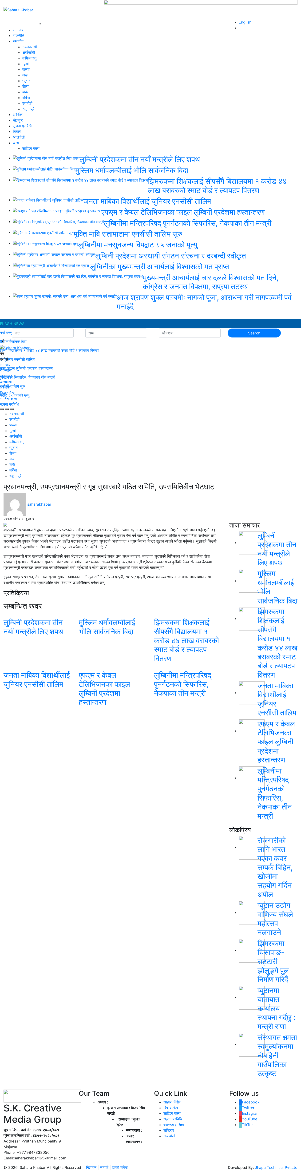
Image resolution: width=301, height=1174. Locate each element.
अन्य (16, 142)
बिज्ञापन (91, 1167)
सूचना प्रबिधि (22, 125)
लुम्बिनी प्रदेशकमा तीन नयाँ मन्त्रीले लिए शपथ (139, 159)
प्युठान (26, 80)
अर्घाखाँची (28, 52)
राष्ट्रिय (168, 1130)
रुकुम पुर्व (28, 109)
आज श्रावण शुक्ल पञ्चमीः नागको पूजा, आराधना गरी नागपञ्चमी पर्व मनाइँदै (204, 302)
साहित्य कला (31, 148)
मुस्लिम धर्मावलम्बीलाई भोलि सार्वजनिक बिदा (131, 170)
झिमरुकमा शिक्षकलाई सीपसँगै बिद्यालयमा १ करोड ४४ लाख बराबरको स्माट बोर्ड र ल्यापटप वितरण (217, 186)
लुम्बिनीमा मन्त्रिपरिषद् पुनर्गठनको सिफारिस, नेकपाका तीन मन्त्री (187, 223)
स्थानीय (18, 41)
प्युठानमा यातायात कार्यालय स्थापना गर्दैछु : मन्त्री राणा (276, 1008)
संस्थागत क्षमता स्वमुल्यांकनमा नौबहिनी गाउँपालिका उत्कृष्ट (277, 1055)
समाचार (18, 30)
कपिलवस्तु (29, 58)
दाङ (25, 75)
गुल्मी (25, 63)
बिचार (17, 131)
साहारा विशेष (172, 1102)
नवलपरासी (29, 46)
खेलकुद (18, 120)
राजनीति (18, 35)
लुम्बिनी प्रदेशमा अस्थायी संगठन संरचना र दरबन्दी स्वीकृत (170, 255)
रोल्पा (25, 86)
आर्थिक (18, 114)
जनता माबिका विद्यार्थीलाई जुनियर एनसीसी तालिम (147, 201)
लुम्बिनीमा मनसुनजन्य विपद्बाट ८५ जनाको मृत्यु (137, 244)
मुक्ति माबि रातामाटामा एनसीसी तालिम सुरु (128, 233)
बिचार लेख (7, 393)
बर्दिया (26, 97)
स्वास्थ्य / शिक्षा (173, 1124)
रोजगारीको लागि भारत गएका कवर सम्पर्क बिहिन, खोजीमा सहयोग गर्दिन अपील (275, 867)
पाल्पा (26, 69)
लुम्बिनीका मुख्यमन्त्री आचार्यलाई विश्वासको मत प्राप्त (160, 266)
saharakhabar (39, 504)
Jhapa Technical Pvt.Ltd (276, 1167)
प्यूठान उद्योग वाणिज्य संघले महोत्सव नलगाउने (275, 919)
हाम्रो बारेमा (120, 1167)
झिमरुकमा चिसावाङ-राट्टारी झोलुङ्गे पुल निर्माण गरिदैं (273, 961)
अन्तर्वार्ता (19, 137)
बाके (25, 92)
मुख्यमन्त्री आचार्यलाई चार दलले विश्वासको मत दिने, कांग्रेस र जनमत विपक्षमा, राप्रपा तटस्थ (210, 282)
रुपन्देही (27, 103)
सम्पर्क (105, 1167)
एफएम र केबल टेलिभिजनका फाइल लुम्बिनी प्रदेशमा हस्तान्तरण (183, 212)
